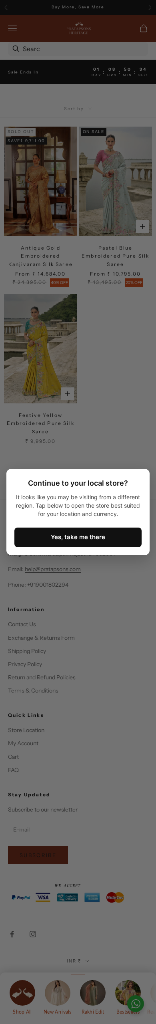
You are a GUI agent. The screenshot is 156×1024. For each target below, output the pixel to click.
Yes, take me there (78, 537)
